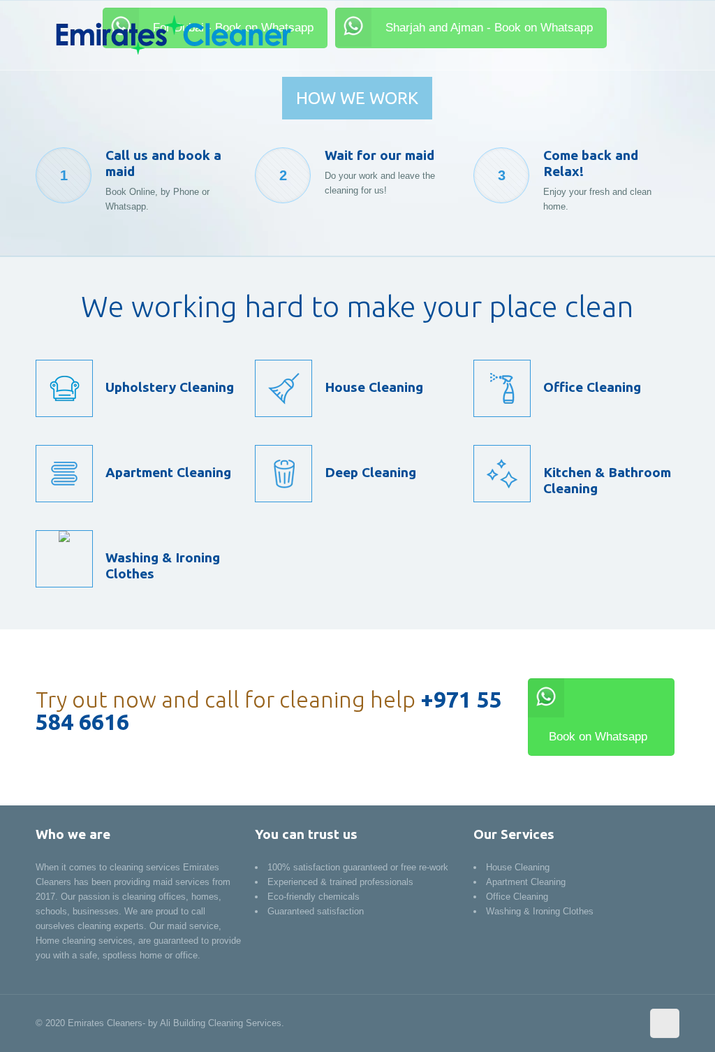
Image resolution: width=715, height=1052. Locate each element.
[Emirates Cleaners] (172, 35)
